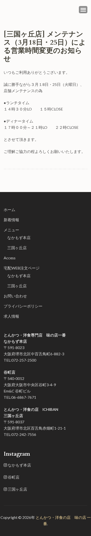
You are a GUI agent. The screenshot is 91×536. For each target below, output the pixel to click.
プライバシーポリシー (23, 306)
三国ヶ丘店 (17, 247)
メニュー (11, 229)
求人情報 (11, 316)
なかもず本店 (19, 237)
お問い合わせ (15, 296)
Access (10, 257)
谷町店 (13, 477)
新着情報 (11, 219)
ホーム (9, 209)
